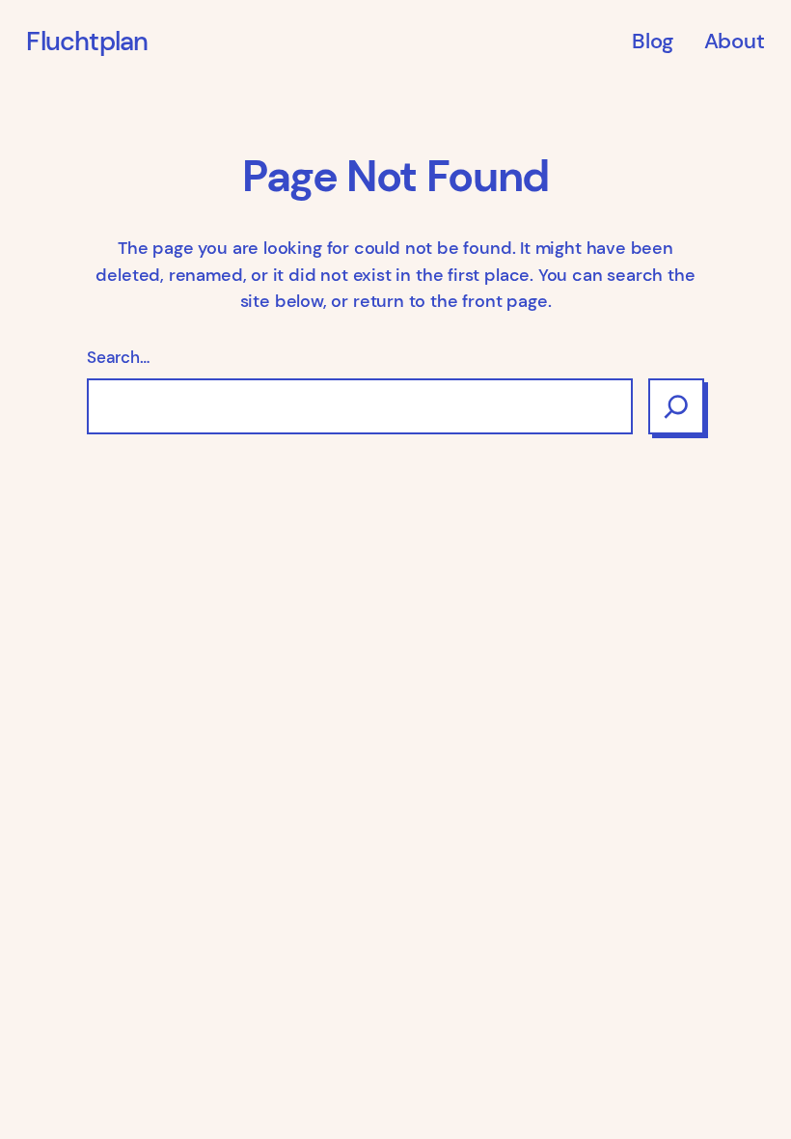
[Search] (676, 406)
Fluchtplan (87, 41)
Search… (118, 357)
